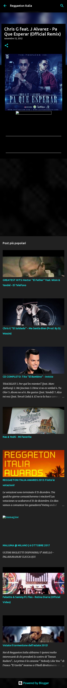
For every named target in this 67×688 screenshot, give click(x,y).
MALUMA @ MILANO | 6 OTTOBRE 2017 (26, 545)
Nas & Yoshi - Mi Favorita (17, 436)
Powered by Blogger (36, 683)
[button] (6, 45)
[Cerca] (62, 5)
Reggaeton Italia (21, 5)
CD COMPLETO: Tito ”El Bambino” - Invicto (28, 376)
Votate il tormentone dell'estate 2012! (25, 645)
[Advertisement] (33, 197)
